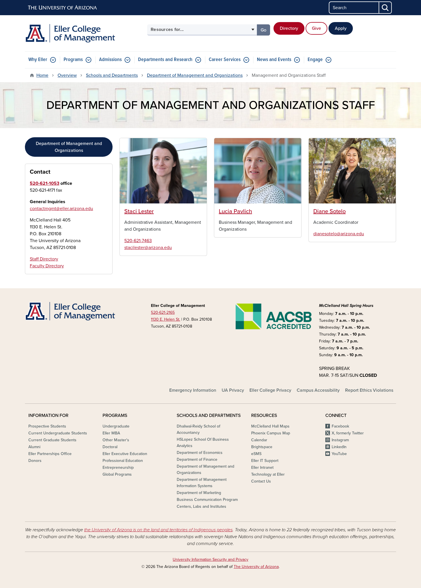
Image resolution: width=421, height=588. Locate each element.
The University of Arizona (256, 566)
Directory (289, 28)
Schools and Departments (112, 75)
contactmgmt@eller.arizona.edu (61, 208)
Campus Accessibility (318, 390)
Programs (73, 59)
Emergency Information (192, 390)
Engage (315, 59)
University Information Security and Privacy (210, 559)
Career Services (225, 59)
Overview (67, 75)
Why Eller (37, 59)
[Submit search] (385, 7)
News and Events (274, 59)
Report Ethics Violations (369, 390)
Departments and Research (165, 59)
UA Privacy (233, 390)
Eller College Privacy (270, 390)
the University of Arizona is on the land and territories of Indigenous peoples (158, 530)
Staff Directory (44, 259)
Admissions (110, 59)
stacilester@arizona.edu (148, 247)
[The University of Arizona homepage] (62, 8)
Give (316, 28)
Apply (341, 28)
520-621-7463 (138, 241)
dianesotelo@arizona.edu (338, 234)
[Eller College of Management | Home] (84, 33)
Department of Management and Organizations (195, 75)
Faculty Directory (47, 266)
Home (42, 75)
